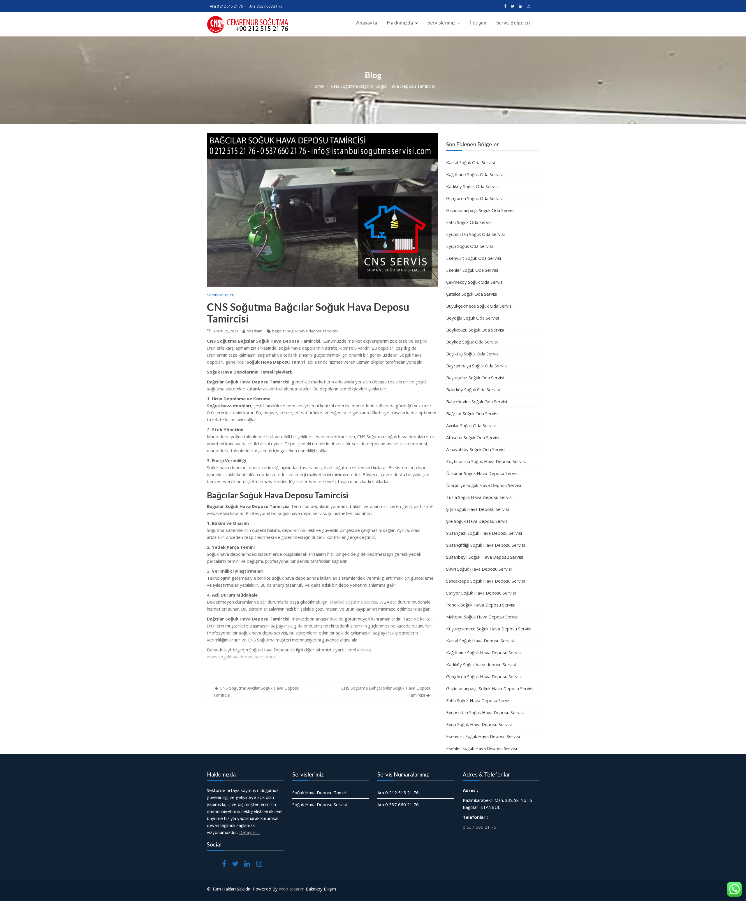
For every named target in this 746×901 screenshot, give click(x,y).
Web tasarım (292, 889)
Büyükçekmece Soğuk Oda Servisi (479, 306)
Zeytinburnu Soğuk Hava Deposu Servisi (486, 461)
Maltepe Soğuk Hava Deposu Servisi (482, 617)
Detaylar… (249, 832)
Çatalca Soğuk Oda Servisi (471, 294)
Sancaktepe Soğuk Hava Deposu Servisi (485, 581)
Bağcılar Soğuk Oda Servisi (472, 413)
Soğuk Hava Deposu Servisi (319, 804)
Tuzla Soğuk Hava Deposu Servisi (479, 497)
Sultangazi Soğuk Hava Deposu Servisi (484, 533)
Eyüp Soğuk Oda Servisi (469, 246)
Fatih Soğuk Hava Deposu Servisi (478, 700)
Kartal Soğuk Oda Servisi (470, 162)
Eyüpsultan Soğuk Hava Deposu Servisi (485, 712)
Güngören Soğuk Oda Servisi (474, 198)
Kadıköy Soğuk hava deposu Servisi (481, 664)
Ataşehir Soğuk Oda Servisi (472, 437)
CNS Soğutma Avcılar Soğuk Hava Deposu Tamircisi (256, 691)
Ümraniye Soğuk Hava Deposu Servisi (483, 485)
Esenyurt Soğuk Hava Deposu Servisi (483, 736)
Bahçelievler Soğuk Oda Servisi (476, 401)
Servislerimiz (441, 23)
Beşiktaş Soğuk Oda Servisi (472, 354)
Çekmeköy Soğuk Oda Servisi (475, 282)
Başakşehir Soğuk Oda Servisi (475, 378)
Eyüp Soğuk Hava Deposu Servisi (479, 724)
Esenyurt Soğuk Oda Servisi (473, 258)
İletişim (478, 23)
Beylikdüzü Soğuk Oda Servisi (475, 330)
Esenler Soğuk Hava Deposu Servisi (481, 748)
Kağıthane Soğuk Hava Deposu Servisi (484, 652)
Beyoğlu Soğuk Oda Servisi (472, 318)
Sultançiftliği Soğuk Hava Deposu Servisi (485, 545)
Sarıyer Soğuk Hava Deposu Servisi (481, 593)
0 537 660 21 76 (479, 827)
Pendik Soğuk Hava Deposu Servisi (480, 605)
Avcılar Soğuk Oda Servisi (471, 425)
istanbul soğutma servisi (353, 602)
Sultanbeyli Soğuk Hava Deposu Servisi (484, 557)
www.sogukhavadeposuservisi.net (241, 657)
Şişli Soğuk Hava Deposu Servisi (477, 509)
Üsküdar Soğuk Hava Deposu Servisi (482, 473)
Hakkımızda (400, 23)
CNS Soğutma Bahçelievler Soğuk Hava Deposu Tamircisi (386, 691)
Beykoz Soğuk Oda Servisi (472, 342)
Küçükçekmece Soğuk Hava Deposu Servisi (488, 629)
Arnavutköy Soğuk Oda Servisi (475, 449)
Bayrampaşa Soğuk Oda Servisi (477, 366)
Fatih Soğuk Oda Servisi (469, 222)
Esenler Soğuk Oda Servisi (472, 270)
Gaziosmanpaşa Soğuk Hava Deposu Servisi (489, 688)
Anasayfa (366, 23)
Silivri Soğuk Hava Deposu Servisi (479, 569)
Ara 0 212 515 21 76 (226, 6)
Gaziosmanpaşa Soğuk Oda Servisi (480, 210)
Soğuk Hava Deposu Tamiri (319, 792)
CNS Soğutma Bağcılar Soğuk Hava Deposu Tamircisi (308, 312)
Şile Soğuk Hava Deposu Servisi (477, 521)
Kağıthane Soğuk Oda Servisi (474, 174)
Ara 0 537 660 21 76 (265, 6)
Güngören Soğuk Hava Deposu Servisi (484, 676)
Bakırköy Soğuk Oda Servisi (473, 389)
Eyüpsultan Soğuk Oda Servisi (475, 234)
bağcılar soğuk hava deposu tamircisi (305, 331)
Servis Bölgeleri (513, 23)
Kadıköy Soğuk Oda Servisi (472, 186)
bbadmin (254, 331)
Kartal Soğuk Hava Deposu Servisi (480, 641)
